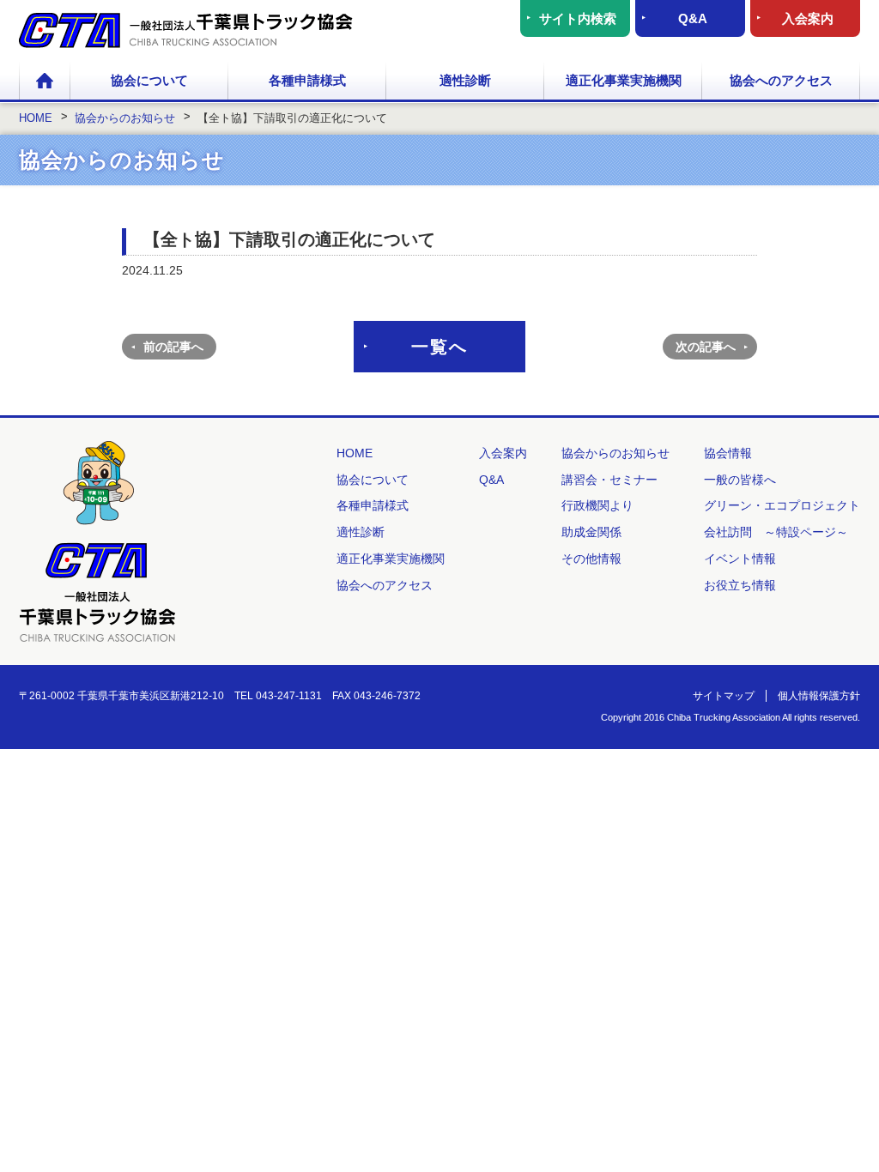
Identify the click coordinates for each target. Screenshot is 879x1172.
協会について (149, 80)
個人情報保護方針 (819, 696)
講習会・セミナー (609, 479)
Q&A (692, 18)
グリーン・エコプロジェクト (782, 505)
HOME (44, 81)
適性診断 (465, 80)
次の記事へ (706, 346)
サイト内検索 (577, 18)
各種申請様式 (307, 80)
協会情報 (728, 453)
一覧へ (439, 346)
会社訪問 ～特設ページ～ (776, 532)
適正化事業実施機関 (624, 80)
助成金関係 (591, 532)
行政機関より (597, 505)
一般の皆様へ (740, 479)
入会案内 (808, 18)
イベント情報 (740, 558)
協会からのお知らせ (615, 453)
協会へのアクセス (781, 80)
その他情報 (591, 558)
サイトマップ (724, 696)
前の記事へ (173, 346)
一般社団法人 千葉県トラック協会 (186, 30)
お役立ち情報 (740, 585)
